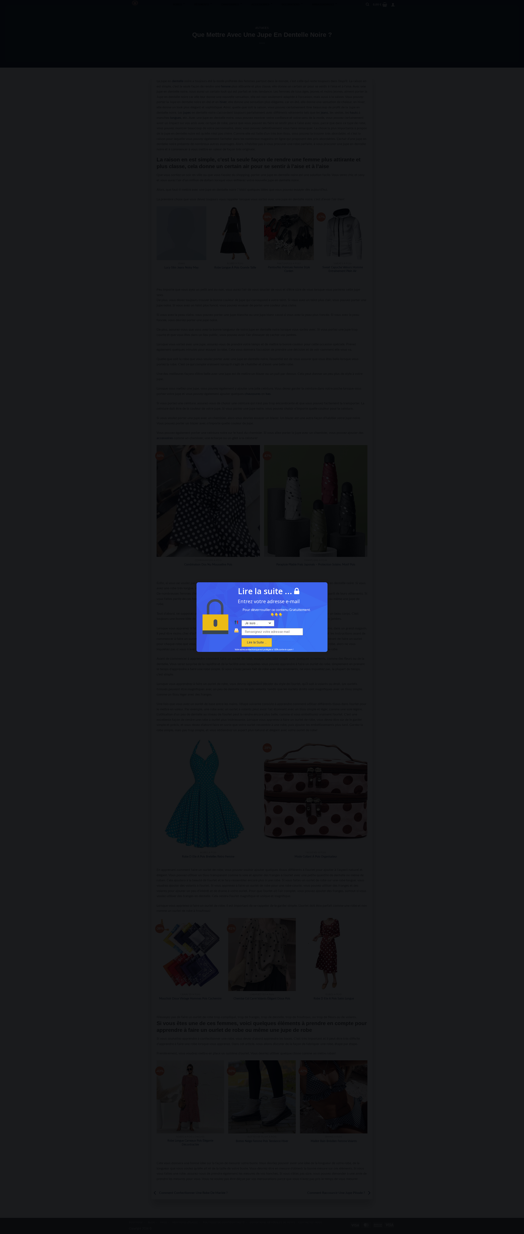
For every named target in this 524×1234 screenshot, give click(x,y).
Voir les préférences (286, 637)
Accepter (238, 637)
